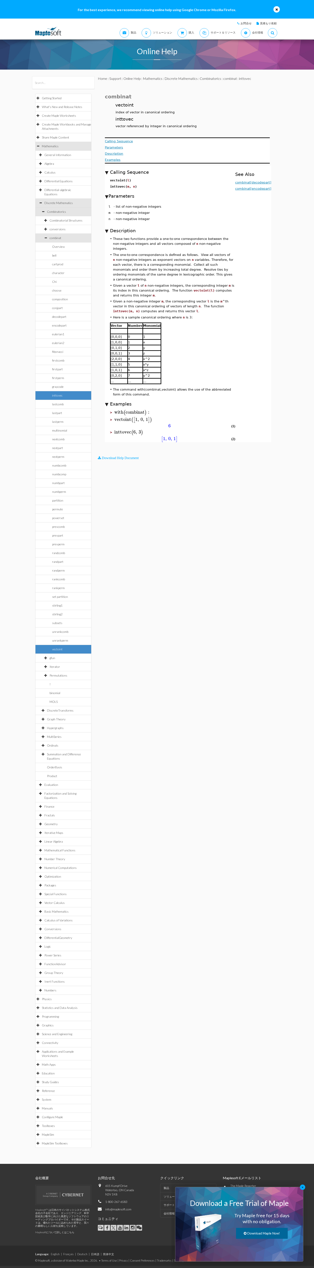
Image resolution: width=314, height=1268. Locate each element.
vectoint (57, 649)
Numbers (50, 990)
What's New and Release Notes (62, 107)
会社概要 (42, 1178)
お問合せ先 (106, 1178)
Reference (48, 1091)
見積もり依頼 (268, 23)
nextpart (57, 448)
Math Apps (49, 1064)
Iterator (55, 666)
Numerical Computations (60, 868)
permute (57, 509)
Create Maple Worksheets (59, 115)
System (46, 1099)
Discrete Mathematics (58, 203)
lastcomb (58, 404)
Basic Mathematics (56, 911)
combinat (55, 238)
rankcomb (58, 579)
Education (48, 1073)
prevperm (58, 544)
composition (60, 299)
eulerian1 (58, 334)
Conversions (52, 929)
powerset (58, 518)
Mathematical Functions (59, 850)
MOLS (54, 701)
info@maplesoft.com (118, 1209)
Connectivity (50, 1043)
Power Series (52, 955)
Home (102, 78)
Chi (54, 281)
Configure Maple (52, 1117)
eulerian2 (58, 343)
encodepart (59, 325)
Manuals (47, 1108)
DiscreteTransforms (60, 710)
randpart (57, 561)
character (58, 273)
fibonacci (57, 351)
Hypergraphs (55, 728)
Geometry (51, 824)
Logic (47, 946)
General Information (57, 155)
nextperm (58, 456)
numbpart (58, 483)
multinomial (59, 430)
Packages (50, 885)
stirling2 (57, 614)
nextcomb (58, 439)
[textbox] (132, 412)
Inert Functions (54, 981)
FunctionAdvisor (55, 964)
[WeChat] (139, 1228)
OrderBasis (54, 767)
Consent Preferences (142, 1260)
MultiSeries (54, 736)
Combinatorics (56, 211)
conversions (58, 229)
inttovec (57, 395)
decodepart (59, 316)
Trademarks (164, 1260)
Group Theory (53, 973)
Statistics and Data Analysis (60, 1008)
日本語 (95, 1254)
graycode (58, 386)
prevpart (57, 535)
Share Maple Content (55, 137)
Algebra (49, 163)
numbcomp (59, 474)
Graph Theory (56, 719)
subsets (57, 623)
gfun (52, 658)
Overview (58, 246)
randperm (58, 570)
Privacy (123, 1260)
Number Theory (54, 859)
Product (52, 776)
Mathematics (50, 146)
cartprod (57, 264)
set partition (60, 596)
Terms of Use (109, 1260)
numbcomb (59, 465)
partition (57, 500)
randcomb (58, 553)
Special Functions (55, 894)
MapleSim (48, 1134)
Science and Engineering (57, 1034)
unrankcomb (60, 631)
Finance (49, 806)
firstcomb (58, 360)
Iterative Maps (53, 833)
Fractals (49, 815)
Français (68, 1254)
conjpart (57, 308)
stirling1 (57, 605)
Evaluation (51, 784)
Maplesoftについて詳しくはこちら (54, 1232)
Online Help (132, 78)
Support (115, 78)
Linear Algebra (53, 841)
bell (54, 255)
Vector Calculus (54, 903)
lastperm (57, 421)
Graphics (48, 1025)
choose (57, 290)
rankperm (58, 588)
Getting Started (52, 98)
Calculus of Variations (58, 920)
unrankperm (60, 640)
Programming (50, 1016)
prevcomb (58, 526)
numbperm (59, 491)
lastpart (57, 413)
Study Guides (50, 1082)
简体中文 (108, 1254)
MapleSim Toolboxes (55, 1143)
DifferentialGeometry (58, 938)
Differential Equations (58, 181)
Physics (47, 999)
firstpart (57, 369)
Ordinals (52, 745)
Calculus (50, 172)
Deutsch (82, 1254)
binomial (55, 693)
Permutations (58, 675)
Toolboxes (48, 1126)
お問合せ (246, 23)
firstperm (58, 378)
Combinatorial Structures (66, 220)
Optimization (52, 876)
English (55, 1254)
